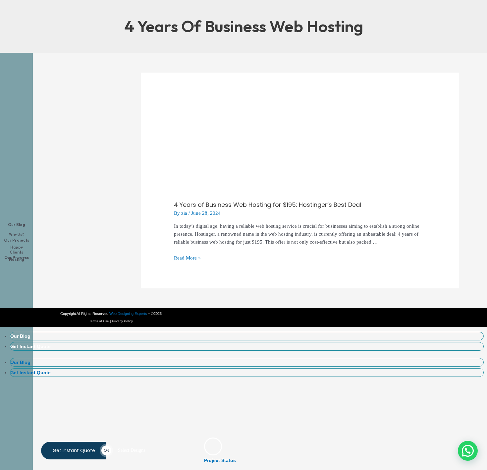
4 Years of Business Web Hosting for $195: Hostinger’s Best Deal (267, 205)
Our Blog (20, 336)
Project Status (220, 460)
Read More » (187, 258)
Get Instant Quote (30, 346)
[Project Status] (213, 446)
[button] (468, 451)
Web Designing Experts (128, 314)
